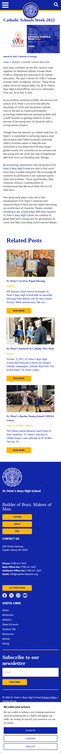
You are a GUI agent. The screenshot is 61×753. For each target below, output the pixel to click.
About (5, 610)
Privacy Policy (49, 697)
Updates (11, 286)
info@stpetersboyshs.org (24, 574)
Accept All (30, 730)
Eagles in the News (15, 425)
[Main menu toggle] (5, 5)
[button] (56, 5)
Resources (8, 634)
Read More (19, 310)
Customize (30, 738)
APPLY (17, 524)
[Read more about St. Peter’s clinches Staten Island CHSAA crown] (30, 398)
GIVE (17, 531)
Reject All (30, 746)
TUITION (17, 517)
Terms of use (9, 701)
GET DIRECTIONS (17, 587)
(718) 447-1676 (18, 563)
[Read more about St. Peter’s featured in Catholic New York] (30, 330)
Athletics (7, 619)
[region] (30, 727)
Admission (8, 615)
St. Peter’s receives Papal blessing (26, 280)
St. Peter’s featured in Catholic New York (30, 348)
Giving (5, 643)
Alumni (6, 638)
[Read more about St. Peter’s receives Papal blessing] (30, 263)
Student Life (9, 629)
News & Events (10, 624)
